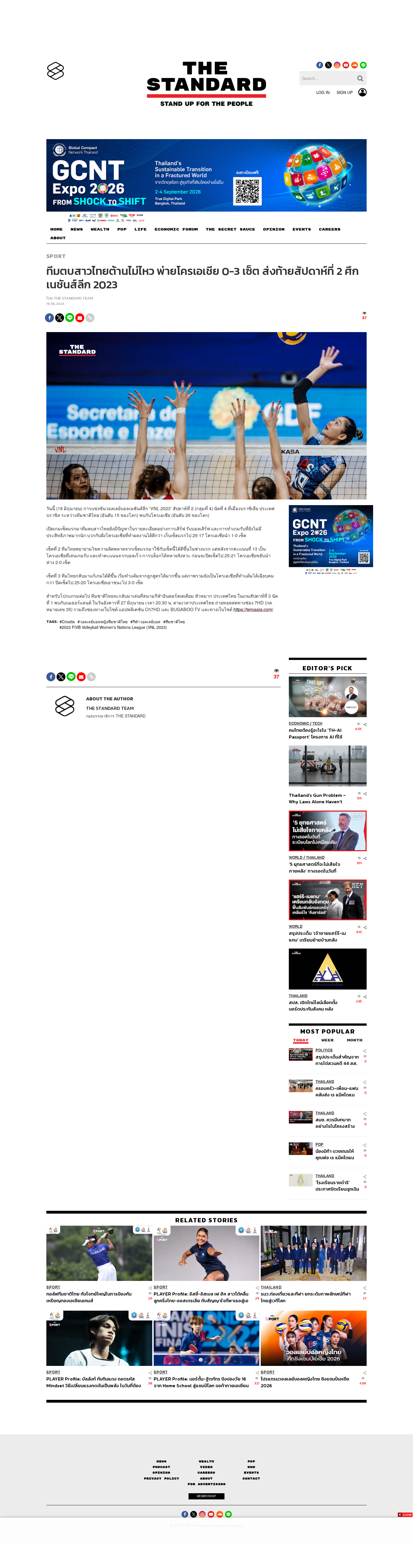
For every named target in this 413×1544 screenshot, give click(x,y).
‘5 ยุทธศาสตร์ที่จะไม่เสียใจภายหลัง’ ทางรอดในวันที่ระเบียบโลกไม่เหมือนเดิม (314, 867)
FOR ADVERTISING (207, 1484)
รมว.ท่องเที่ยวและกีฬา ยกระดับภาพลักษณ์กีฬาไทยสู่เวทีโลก (306, 1297)
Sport (56, 256)
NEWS (77, 229)
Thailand (315, 857)
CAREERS (330, 229)
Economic (299, 723)
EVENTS (301, 229)
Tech (317, 723)
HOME (56, 229)
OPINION (274, 229)
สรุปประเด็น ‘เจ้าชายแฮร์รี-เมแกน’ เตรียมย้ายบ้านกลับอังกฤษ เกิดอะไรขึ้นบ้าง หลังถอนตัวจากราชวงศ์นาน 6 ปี (317, 936)
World (296, 857)
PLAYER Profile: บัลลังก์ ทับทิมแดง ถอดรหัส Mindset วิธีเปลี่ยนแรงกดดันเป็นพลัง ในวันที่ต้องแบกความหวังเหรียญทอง (93, 1382)
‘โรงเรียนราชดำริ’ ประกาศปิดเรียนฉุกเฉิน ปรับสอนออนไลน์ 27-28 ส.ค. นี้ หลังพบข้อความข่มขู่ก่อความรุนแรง (337, 1185)
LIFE (140, 229)
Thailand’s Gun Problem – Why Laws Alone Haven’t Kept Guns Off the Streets (317, 798)
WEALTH (100, 229)
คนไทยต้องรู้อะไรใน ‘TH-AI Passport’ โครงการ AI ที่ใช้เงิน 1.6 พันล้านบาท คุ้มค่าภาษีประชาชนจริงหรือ (317, 733)
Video (206, 1467)
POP (121, 229)
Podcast (161, 1467)
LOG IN (323, 92)
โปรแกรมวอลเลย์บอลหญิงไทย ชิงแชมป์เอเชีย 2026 (305, 1382)
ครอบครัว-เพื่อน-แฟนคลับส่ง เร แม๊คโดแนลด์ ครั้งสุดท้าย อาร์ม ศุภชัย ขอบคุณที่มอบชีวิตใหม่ (337, 1091)
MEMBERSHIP (206, 1496)
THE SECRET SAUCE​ (230, 229)
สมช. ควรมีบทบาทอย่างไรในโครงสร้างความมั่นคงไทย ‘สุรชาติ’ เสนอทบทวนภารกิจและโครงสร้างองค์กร (336, 1123)
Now (251, 1467)
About (206, 1478)
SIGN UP (345, 92)
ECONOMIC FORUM (176, 229)
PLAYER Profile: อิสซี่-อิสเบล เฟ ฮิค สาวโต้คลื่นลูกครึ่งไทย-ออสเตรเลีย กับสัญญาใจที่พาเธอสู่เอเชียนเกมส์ (201, 1297)
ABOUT (58, 238)
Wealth (206, 1461)
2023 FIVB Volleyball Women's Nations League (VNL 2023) (114, 627)
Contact (251, 1478)
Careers (206, 1472)
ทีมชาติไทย (175, 621)
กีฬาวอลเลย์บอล (146, 621)
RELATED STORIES (206, 1220)
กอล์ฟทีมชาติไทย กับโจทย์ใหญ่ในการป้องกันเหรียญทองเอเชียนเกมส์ (88, 1297)
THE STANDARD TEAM (73, 298)
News (161, 1461)
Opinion (161, 1472)
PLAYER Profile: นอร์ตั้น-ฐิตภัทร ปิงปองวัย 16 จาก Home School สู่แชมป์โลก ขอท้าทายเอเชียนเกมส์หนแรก (201, 1382)
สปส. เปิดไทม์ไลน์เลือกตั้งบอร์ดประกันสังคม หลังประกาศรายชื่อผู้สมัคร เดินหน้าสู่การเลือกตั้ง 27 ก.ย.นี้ (315, 1005)
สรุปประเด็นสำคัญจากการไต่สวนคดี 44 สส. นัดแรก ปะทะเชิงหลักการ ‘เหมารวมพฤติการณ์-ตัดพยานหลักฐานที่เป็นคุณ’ (337, 1060)
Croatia (68, 621)
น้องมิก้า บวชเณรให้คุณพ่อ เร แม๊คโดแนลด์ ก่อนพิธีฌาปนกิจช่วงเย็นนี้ (335, 1154)
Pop (251, 1461)
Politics (324, 1050)
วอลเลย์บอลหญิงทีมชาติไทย (104, 621)
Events (251, 1472)
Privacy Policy (161, 1478)
